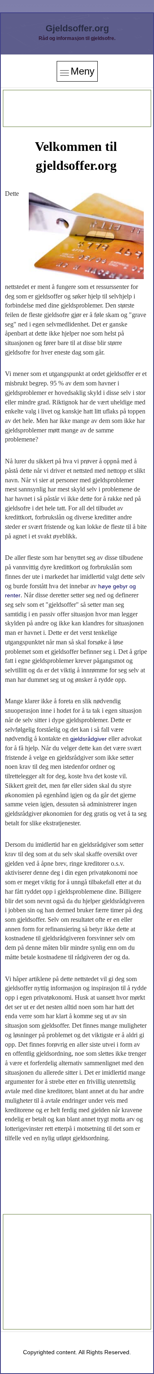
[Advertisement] (77, 108)
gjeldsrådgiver (88, 738)
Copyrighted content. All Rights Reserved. (77, 1352)
